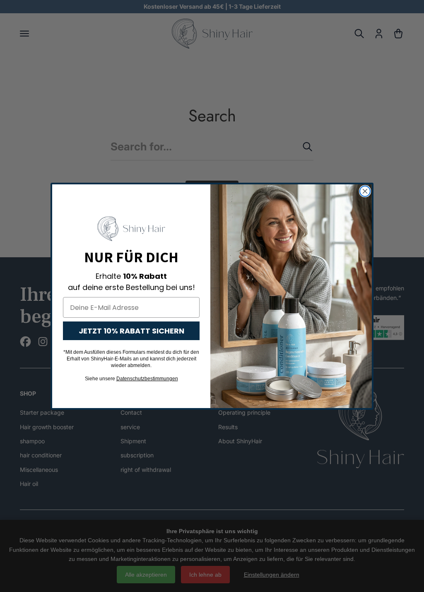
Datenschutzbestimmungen (147, 379)
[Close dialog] (365, 191)
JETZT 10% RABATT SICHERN (131, 331)
